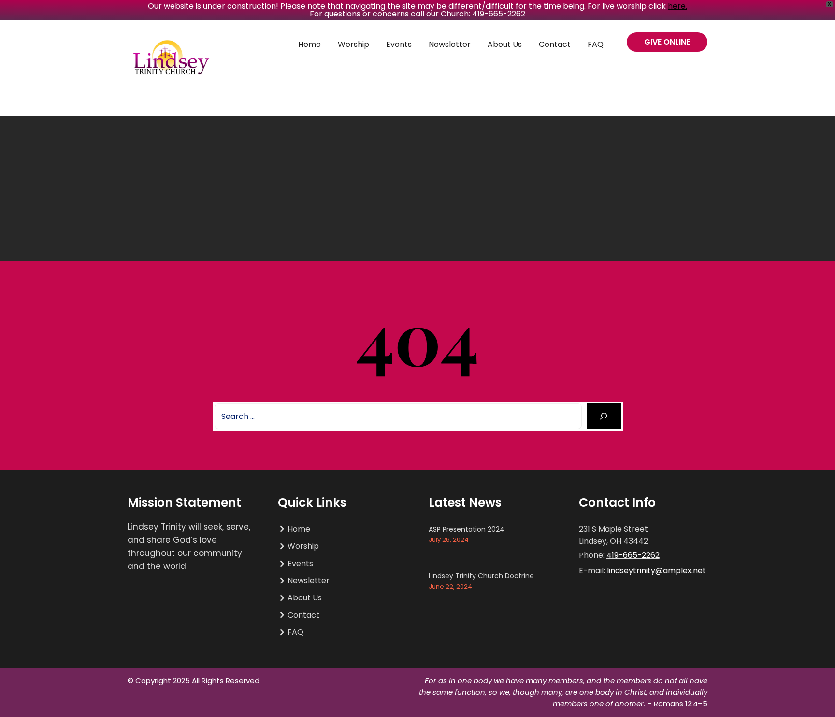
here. (677, 6)
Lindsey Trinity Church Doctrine (481, 576)
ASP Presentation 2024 (466, 529)
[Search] (604, 416)
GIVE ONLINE (667, 41)
